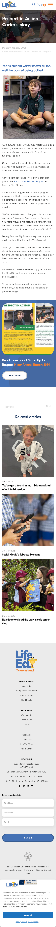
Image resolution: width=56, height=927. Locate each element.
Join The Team (26, 744)
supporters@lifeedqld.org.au (26, 763)
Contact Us (27, 739)
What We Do (26, 715)
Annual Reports (26, 695)
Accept (28, 915)
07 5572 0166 (26, 767)
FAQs (26, 724)
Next (48, 406)
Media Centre (27, 748)
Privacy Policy (21, 921)
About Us (26, 686)
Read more (15, 375)
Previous (9, 406)
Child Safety (26, 700)
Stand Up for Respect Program (28, 181)
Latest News (26, 719)
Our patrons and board (26, 690)
